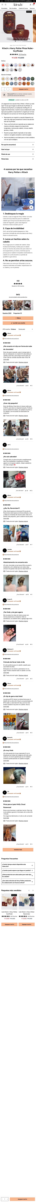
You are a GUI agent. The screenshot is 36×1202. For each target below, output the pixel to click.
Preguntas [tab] (17, 313)
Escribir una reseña (21, 323)
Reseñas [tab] (7, 313)
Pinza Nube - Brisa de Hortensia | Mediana (16, 65)
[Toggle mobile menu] (2, 4)
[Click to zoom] (29, 39)
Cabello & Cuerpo (23, 8)
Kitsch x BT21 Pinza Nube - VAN (32, 83)
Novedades (4, 8)
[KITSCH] (18, 4)
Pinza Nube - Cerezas (7, 65)
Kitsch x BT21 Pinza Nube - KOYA (11, 83)
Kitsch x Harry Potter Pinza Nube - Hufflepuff (3, 83)
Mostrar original (23, 362)
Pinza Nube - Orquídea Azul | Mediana (11, 65)
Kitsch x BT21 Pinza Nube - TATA (28, 83)
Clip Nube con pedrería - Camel (32, 65)
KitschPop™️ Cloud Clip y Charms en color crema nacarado (7, 79)
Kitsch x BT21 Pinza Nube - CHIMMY (7, 83)
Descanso (32, 8)
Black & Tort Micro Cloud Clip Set (20, 70)
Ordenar (13, 329)
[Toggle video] (31, 207)
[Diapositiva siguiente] (32, 305)
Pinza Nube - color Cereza (3, 65)
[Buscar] (5, 4)
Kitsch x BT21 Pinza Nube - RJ (20, 83)
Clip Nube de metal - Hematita (11, 70)
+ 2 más (25, 380)
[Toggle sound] (31, 202)
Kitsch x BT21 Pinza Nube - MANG (16, 83)
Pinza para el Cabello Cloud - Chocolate (24, 65)
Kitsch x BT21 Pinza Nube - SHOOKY (24, 83)
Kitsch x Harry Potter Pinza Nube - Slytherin (32, 79)
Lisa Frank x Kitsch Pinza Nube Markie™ (16, 79)
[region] (18, 1)
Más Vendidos (13, 8)
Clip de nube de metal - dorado (7, 70)
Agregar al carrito (22, 1199)
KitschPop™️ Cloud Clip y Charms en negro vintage (11, 79)
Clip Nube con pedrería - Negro (3, 70)
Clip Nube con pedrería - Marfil (28, 65)
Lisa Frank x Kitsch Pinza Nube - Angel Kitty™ (20, 79)
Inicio (11, 45)
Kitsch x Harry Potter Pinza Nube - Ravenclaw (28, 79)
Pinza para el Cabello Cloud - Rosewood (20, 65)
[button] (2, 12)
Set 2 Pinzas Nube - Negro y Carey (16, 70)
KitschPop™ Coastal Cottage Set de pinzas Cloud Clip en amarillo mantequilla (3, 79)
